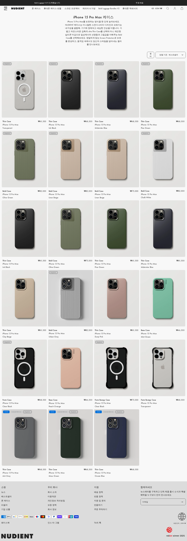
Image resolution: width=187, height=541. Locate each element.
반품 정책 (98, 496)
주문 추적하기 (100, 509)
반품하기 (98, 505)
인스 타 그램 (53, 522)
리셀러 (4, 505)
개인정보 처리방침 (56, 500)
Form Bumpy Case (102, 400)
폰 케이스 (36, 8)
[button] (5, 8)
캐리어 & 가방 (89, 8)
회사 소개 (52, 492)
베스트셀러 (6, 496)
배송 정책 (98, 492)
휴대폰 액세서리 (130, 8)
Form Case (7, 400)
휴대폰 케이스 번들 (52, 8)
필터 (151, 54)
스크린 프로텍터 (72, 8)
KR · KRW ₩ (157, 8)
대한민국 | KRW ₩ (180, 523)
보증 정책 (52, 505)
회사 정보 (52, 509)
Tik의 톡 (97, 522)
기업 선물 (5, 509)
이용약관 (52, 496)
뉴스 (3, 492)
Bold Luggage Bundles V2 (108, 8)
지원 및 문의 (100, 500)
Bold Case (7, 191)
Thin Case (7, 121)
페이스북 (5, 522)
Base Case (145, 330)
